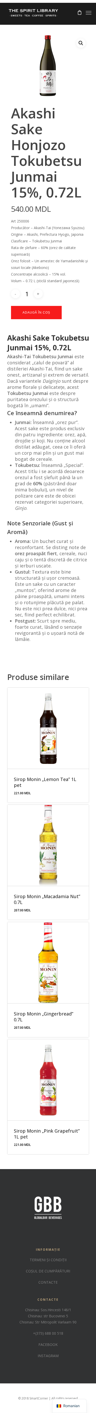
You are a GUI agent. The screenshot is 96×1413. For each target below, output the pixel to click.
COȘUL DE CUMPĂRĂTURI (48, 1271)
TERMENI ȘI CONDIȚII (48, 1259)
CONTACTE (48, 1282)
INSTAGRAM (48, 1355)
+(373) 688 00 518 (48, 1333)
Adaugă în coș (36, 312)
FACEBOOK (48, 1344)
